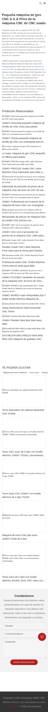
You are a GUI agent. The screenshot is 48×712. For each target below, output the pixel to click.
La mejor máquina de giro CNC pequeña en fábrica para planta (23, 155)
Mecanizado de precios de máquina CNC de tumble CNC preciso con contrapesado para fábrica (24, 219)
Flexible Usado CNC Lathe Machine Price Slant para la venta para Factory (22, 249)
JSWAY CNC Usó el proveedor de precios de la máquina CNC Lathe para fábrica (22, 234)
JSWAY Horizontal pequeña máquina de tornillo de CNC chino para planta (23, 125)
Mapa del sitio (13, 706)
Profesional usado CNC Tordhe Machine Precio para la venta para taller (23, 264)
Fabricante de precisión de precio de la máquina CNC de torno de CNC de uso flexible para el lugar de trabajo (23, 188)
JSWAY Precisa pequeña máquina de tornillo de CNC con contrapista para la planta (22, 140)
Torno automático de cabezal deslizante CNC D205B (23, 412)
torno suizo (34, 372)
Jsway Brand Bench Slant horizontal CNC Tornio (21, 310)
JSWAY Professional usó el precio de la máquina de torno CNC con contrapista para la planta (23, 203)
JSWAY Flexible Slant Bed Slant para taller (22, 322)
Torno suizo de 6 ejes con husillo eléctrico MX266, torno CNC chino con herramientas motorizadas (22, 579)
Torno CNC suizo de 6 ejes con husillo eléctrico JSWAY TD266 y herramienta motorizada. (22, 453)
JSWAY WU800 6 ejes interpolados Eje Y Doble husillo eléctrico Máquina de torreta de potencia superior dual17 (24, 297)
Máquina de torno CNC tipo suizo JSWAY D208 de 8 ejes (19, 537)
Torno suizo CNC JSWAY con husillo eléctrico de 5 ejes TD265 (21, 495)
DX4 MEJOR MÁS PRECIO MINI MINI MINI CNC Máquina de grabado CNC (22, 337)
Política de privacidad (31, 706)
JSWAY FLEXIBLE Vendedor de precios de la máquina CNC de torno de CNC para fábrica (23, 279)
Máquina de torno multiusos (15, 372)
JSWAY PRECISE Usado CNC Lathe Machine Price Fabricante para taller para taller (24, 170)
